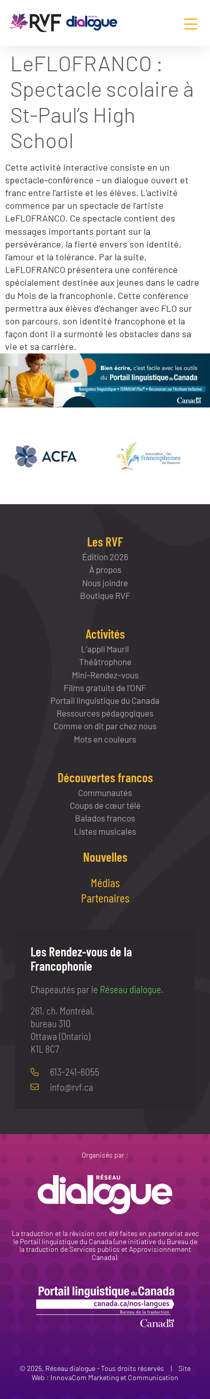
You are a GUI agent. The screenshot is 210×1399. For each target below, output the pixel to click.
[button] (190, 24)
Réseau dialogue (130, 989)
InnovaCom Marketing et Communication (114, 1377)
